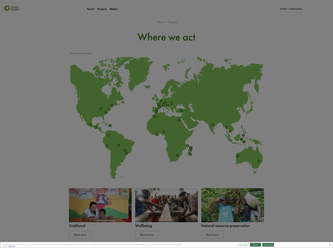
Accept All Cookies (268, 245)
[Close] (330, 245)
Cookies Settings (243, 245)
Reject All (255, 245)
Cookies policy (11, 246)
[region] (166, 245)
